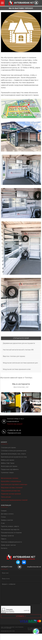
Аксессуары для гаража (9, 466)
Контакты (4, 548)
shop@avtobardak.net (34, 567)
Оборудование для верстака (10, 490)
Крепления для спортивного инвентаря (14, 484)
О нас (3, 523)
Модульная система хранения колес (17, 369)
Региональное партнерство (10, 529)
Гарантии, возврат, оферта (10, 526)
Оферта (3, 539)
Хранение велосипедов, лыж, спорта (13, 454)
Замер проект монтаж (8, 545)
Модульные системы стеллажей (11, 487)
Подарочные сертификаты (10, 469)
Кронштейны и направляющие (11, 481)
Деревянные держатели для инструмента (19, 343)
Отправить (20, 616)
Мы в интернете (21, 385)
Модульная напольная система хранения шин (20, 363)
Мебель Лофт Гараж (7, 463)
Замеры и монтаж (7, 520)
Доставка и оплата (7, 514)
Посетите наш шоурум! (14, 424)
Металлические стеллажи (9, 478)
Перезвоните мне (14, 433)
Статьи (3, 517)
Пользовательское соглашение (11, 532)
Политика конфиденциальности (11, 542)
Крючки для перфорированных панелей (14, 500)
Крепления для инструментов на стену (14, 457)
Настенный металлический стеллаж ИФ (18, 350)
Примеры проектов (7, 535)
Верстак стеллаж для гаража (14, 356)
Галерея (3, 510)
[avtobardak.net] (20, 2)
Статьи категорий (21, 338)
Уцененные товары (7, 472)
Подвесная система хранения (11, 494)
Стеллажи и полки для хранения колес (13, 450)
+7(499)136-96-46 (14, 430)
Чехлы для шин (6, 497)
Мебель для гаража (7, 460)
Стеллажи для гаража (8, 447)
